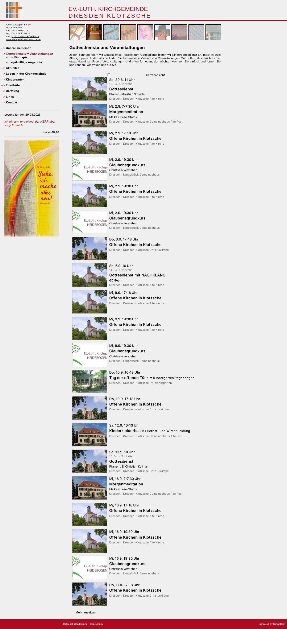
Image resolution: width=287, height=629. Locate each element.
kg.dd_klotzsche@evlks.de (25, 36)
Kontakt (11, 102)
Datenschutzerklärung (75, 624)
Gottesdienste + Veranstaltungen (29, 53)
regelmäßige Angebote (26, 62)
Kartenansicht (155, 75)
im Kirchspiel (19, 57)
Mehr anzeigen (85, 612)
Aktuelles (12, 68)
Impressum (96, 624)
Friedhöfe (13, 85)
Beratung (12, 90)
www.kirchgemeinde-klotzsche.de (23, 39)
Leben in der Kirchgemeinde (26, 73)
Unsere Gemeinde (18, 48)
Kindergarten (15, 79)
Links (10, 96)
